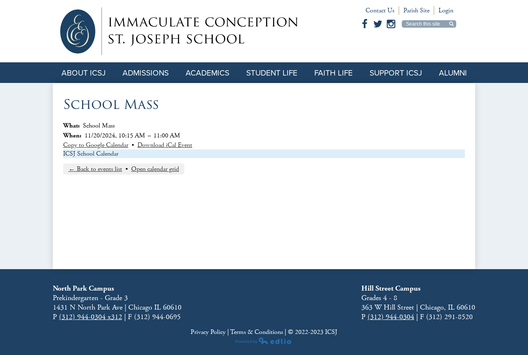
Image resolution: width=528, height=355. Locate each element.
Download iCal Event (164, 145)
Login (445, 10)
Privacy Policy (209, 332)
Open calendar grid (155, 169)
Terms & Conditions (256, 332)
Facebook (365, 24)
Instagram (391, 24)
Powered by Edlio (264, 340)
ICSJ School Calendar (90, 153)
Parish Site (416, 10)
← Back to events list (95, 169)
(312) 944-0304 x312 (90, 317)
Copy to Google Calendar (95, 145)
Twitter (378, 24)
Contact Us (379, 10)
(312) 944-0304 (391, 317)
